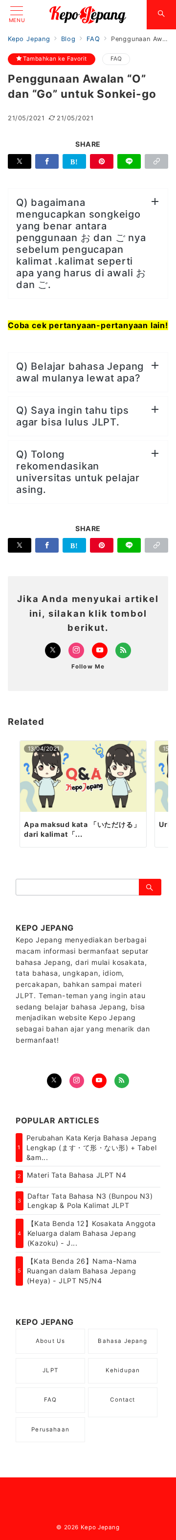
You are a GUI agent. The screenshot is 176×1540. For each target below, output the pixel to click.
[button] (156, 161)
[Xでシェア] (19, 161)
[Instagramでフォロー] (76, 650)
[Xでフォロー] (53, 650)
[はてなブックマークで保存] (74, 161)
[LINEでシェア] (129, 161)
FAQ (116, 58)
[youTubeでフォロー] (99, 1080)
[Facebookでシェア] (47, 161)
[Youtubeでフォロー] (100, 650)
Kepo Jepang (100, 1527)
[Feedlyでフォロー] (123, 650)
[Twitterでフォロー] (54, 1080)
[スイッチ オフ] (161, 14)
